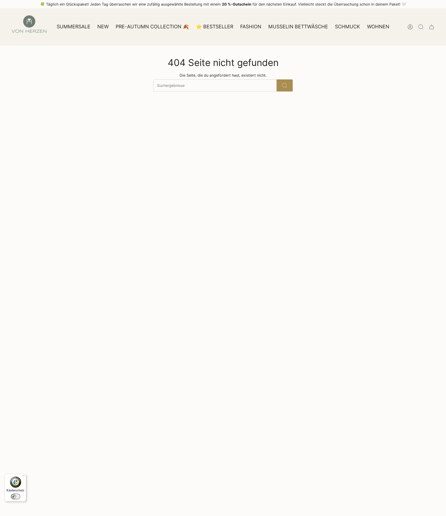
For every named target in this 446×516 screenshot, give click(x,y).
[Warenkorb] (431, 27)
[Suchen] (285, 85)
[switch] (15, 496)
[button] (251, 27)
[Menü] (23, 477)
